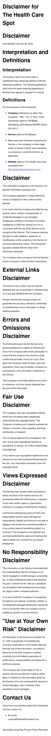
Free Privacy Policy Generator (33, 729)
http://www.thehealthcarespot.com (24, 169)
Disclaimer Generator (13, 251)
